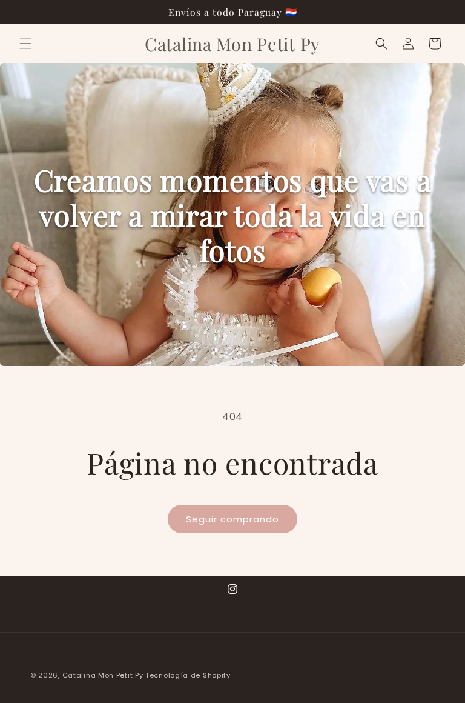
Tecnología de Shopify (188, 675)
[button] (25, 43)
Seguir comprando (232, 519)
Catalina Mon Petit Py (102, 675)
